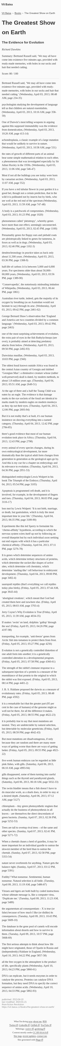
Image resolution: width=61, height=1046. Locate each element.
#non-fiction (7, 1004)
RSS (45, 1021)
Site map (18, 1036)
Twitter (12, 1025)
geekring (39, 1029)
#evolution (19, 1004)
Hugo (38, 1040)
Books (18, 13)
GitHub (34, 1025)
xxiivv (28, 1029)
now (30, 1021)
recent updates (29, 1036)
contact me (42, 1036)
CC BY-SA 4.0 (39, 1032)
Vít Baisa (7, 4)
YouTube (45, 1025)
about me (37, 1021)
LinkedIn (23, 1025)
